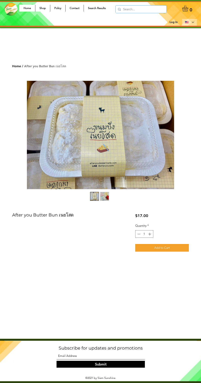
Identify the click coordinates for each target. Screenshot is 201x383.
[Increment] (150, 234)
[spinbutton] (144, 234)
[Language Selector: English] (189, 22)
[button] (188, 9)
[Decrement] (138, 234)
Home (16, 66)
